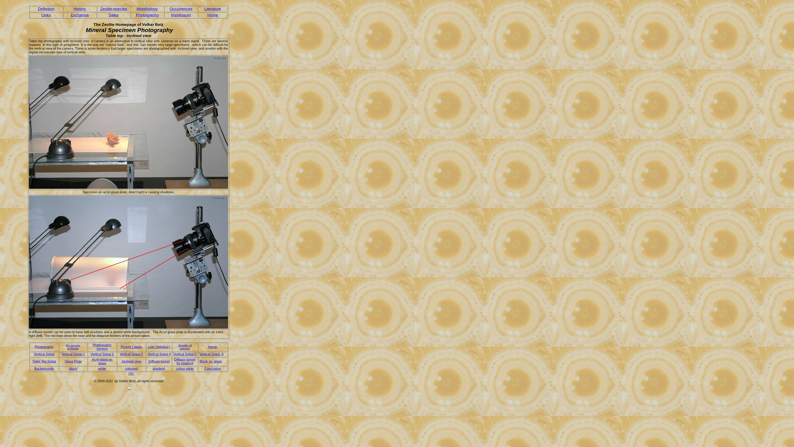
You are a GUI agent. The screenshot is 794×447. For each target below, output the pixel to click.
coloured (131, 368)
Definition (46, 9)
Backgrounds (44, 368)
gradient (159, 368)
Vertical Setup (44, 354)
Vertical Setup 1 (73, 354)
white (102, 368)
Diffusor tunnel (159, 361)
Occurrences (181, 9)
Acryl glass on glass (102, 361)
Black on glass (211, 361)
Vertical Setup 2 (102, 354)
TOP (131, 373)
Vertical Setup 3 (131, 354)
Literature (212, 9)
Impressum (181, 15)
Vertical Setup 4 (159, 354)
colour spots (185, 368)
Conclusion (212, 368)
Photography (147, 15)
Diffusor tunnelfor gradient (184, 361)
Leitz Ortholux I (159, 347)
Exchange (80, 15)
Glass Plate (73, 361)
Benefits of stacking (185, 347)
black (73, 368)
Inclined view (131, 361)
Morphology (147, 9)
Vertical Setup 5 (184, 354)
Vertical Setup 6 (212, 354)
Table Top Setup (44, 361)
